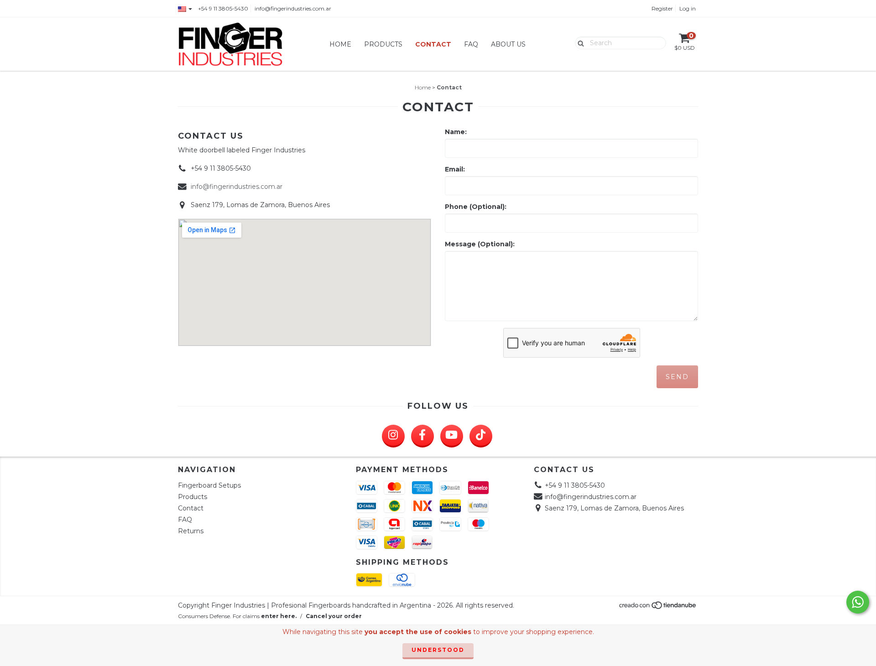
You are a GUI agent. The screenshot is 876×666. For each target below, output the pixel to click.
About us (508, 44)
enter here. (279, 616)
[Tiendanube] (658, 607)
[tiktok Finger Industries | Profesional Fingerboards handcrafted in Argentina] (480, 436)
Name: (456, 132)
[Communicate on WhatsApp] (857, 602)
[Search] (579, 42)
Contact (433, 44)
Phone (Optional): (475, 207)
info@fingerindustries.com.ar (293, 8)
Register (662, 8)
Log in (687, 8)
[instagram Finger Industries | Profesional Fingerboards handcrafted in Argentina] (393, 436)
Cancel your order (334, 616)
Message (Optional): (480, 244)
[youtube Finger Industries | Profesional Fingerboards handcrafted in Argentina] (451, 436)
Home (340, 44)
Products (383, 44)
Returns (190, 531)
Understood (438, 649)
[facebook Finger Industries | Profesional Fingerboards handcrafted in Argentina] (422, 436)
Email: (455, 169)
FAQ (471, 44)
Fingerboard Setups (209, 485)
